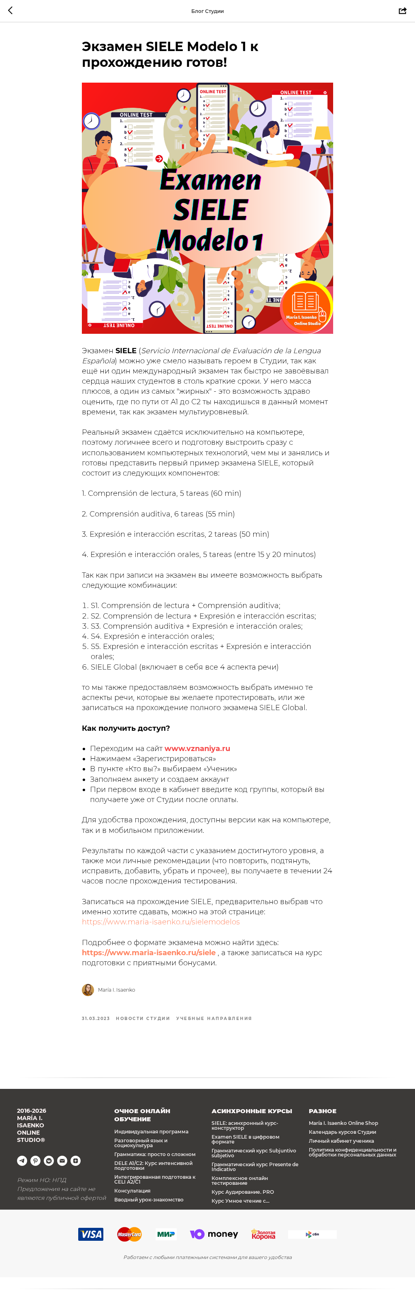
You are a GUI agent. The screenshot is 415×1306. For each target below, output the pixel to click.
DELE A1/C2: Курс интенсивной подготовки (153, 1165)
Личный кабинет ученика (341, 1141)
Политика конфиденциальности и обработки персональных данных (352, 1152)
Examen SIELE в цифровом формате (246, 1139)
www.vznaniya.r (195, 748)
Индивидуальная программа (151, 1132)
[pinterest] (35, 1161)
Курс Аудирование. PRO (243, 1192)
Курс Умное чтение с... (241, 1201)
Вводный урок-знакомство (149, 1200)
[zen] (76, 1161)
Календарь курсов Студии (342, 1132)
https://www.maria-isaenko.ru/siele (149, 952)
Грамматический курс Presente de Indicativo (255, 1166)
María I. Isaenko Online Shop (343, 1123)
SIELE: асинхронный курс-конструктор (245, 1125)
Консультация (132, 1191)
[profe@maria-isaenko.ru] (62, 1161)
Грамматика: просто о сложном (155, 1154)
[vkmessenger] (49, 1161)
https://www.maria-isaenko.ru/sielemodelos (161, 922)
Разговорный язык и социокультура (140, 1142)
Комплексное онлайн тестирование (240, 1180)
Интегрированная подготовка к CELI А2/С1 (154, 1179)
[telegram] (22, 1161)
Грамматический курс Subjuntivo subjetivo (254, 1153)
